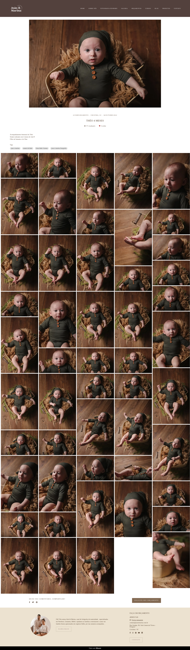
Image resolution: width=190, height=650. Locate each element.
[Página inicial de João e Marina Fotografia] (20, 8)
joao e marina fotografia (58, 148)
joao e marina (15, 148)
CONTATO (177, 8)
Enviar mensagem (137, 620)
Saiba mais (63, 629)
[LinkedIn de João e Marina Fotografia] (142, 633)
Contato (136, 640)
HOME (82, 8)
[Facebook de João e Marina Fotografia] (130, 633)
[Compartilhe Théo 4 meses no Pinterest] (36, 602)
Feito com (95, 648)
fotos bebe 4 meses (42, 148)
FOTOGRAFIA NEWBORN (108, 8)
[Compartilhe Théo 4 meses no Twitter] (33, 602)
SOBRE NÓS (93, 8)
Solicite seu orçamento (146, 600)
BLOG (157, 8)
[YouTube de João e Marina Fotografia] (139, 633)
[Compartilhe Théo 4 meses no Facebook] (29, 602)
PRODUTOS (166, 8)
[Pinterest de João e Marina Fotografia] (136, 633)
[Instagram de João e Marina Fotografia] (132, 633)
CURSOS (148, 8)
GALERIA (124, 8)
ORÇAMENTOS (137, 8)
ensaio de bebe (27, 148)
